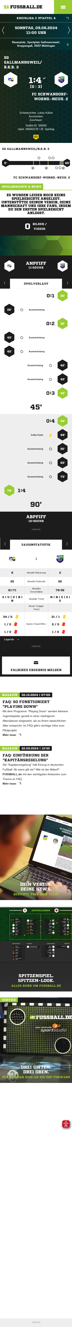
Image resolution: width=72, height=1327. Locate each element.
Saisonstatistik (36, 544)
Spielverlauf (36, 283)
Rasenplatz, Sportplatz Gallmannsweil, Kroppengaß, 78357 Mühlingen (36, 44)
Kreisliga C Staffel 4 (36, 18)
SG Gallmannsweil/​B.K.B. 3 (23, 62)
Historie (5, 544)
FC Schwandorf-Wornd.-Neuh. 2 (50, 96)
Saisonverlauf (67, 544)
